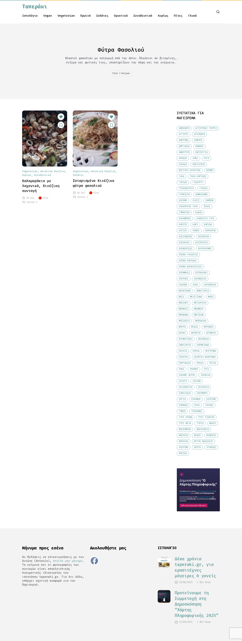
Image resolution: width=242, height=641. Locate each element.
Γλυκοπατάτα (186, 188)
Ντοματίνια (185, 338)
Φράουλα (183, 441)
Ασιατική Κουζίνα (52, 171)
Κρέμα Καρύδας (187, 260)
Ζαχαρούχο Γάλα (188, 206)
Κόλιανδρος (185, 236)
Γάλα (181, 176)
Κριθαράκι (201, 272)
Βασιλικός (199, 164)
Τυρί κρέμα (185, 417)
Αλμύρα (198, 140)
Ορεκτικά (121, 16)
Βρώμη (209, 170)
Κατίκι (183, 230)
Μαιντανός (185, 290)
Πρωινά (85, 16)
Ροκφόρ (194, 369)
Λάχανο (183, 284)
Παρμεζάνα (203, 344)
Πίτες (178, 16)
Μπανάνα (183, 314)
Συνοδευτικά (142, 16)
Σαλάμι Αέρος (187, 375)
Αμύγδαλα (184, 146)
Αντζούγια (201, 152)
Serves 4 (32, 202)
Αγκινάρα (199, 134)
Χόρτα (197, 447)
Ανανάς (199, 146)
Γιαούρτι (198, 182)
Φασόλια (183, 435)
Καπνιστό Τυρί (205, 218)
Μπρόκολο (200, 320)
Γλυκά (192, 16)
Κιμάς (196, 230)
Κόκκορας (210, 230)
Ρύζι (206, 369)
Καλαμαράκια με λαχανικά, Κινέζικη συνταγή (40, 186)
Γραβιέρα (184, 194)
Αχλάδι (183, 164)
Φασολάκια (203, 429)
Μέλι (181, 296)
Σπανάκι (183, 405)
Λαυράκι (183, 278)
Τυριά (200, 423)
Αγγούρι (183, 134)
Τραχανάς (196, 411)
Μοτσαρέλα (200, 302)
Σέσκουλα (203, 387)
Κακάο (198, 212)
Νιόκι (182, 332)
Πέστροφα (210, 350)
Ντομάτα (211, 332)
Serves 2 (82, 197)
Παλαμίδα (203, 338)
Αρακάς (183, 158)
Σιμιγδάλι (185, 393)
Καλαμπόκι (185, 218)
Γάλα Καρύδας (198, 176)
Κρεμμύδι (184, 272)
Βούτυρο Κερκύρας (190, 170)
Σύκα (196, 405)
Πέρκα (196, 350)
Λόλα (195, 284)
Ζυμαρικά (184, 212)
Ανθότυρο (184, 152)
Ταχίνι (209, 405)
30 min (30, 198)
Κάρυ (195, 224)
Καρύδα (208, 224)
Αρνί (195, 158)
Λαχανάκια (200, 278)
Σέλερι (183, 381)
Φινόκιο (211, 435)
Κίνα (45, 197)
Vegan (47, 16)
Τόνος (182, 411)
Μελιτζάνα (196, 296)
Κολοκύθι (184, 242)
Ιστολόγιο (30, 16)
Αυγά (206, 158)
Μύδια (194, 326)
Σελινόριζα (185, 387)
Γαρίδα (183, 182)
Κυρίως (163, 16)
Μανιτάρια (203, 290)
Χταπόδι (211, 447)
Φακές (212, 423)
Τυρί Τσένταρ (206, 417)
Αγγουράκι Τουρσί (206, 128)
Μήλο (210, 296)
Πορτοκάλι (185, 363)
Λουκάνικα (210, 284)
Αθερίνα (183, 140)
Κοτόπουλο (201, 242)
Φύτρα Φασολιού (203, 441)
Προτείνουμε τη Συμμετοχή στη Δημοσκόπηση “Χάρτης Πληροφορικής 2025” (196, 604)
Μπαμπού (199, 308)
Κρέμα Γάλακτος (188, 254)
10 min (81, 193)
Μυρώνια (208, 326)
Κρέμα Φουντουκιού (190, 266)
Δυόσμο (183, 200)
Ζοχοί (207, 206)
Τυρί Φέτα (185, 423)
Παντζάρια (185, 344)
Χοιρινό (183, 447)
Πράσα (200, 363)
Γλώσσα (203, 188)
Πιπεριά (183, 356)
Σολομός (196, 399)
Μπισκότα (184, 320)
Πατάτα (183, 350)
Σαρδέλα (205, 375)
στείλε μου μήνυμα (67, 561)
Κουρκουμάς (205, 248)
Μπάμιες (183, 308)
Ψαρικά (183, 453)
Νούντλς (196, 332)
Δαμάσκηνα (201, 194)
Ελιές (196, 200)
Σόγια (182, 399)
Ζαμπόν (209, 200)
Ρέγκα (212, 363)
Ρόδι (181, 369)
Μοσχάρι (183, 302)
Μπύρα (182, 326)
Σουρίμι (211, 399)
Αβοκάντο (184, 128)
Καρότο (183, 224)
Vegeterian (66, 16)
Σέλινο (197, 381)
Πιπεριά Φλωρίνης (205, 356)
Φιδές (197, 435)
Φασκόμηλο (185, 429)
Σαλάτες (102, 16)
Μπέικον (199, 314)
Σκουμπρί (202, 393)
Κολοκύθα (203, 236)
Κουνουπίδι (185, 248)
